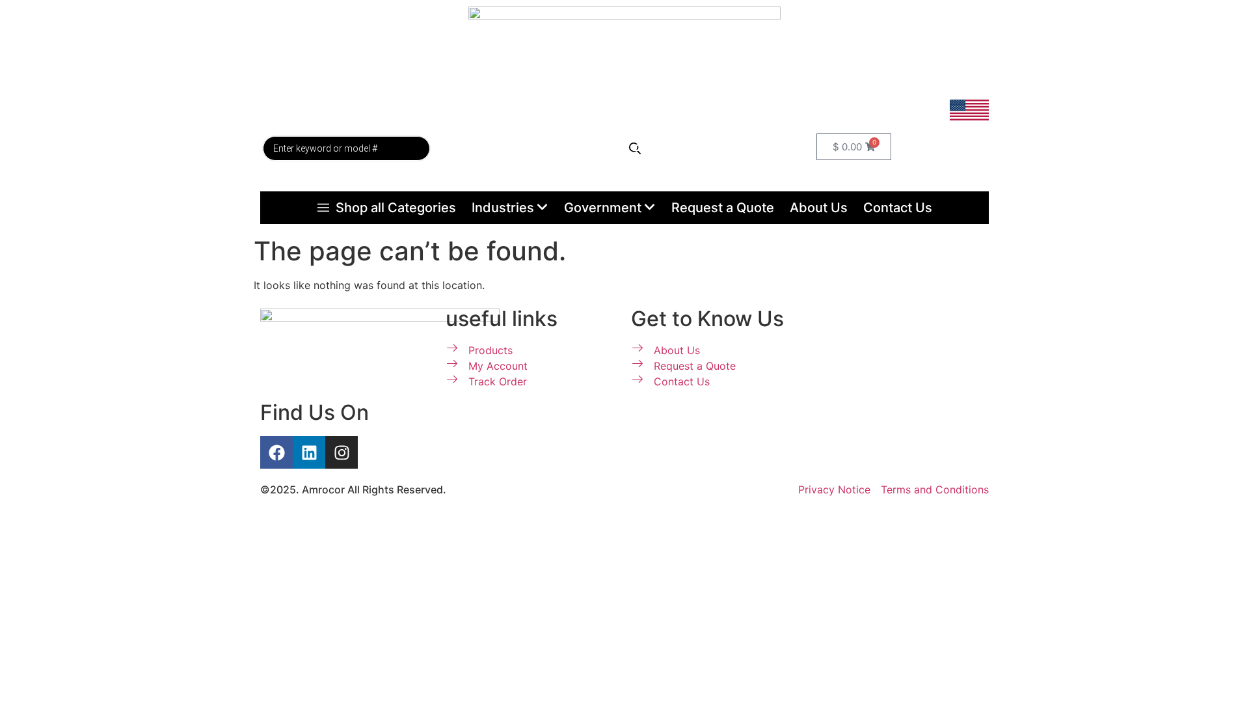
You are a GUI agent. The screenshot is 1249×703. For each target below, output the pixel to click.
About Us (819, 207)
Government (602, 207)
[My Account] (640, 142)
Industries (503, 207)
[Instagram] (341, 452)
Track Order (513, 148)
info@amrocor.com (942, 91)
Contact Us (897, 207)
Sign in (651, 166)
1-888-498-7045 (947, 73)
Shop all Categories (396, 207)
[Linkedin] (309, 452)
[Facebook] (276, 452)
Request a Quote (722, 207)
